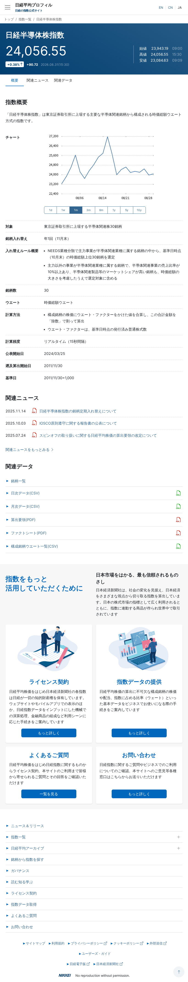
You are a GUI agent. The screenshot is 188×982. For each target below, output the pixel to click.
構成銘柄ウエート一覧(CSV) (34, 546)
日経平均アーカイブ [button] (27, 848)
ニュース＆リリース (27, 825)
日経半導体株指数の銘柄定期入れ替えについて (77, 411)
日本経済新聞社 (108, 964)
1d (50, 210)
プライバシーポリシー (87, 943)
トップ (9, 19)
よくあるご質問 (24, 915)
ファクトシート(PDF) (29, 533)
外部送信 (156, 943)
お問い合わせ (22, 926)
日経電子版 (78, 964)
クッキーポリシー (126, 943)
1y (114, 210)
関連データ (63, 80)
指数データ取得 (24, 904)
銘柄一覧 (18, 481)
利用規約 (58, 943)
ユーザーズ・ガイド (96, 953)
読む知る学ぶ (22, 882)
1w (63, 210)
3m (88, 210)
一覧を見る (49, 794)
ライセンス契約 (24, 893)
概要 (14, 80)
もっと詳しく (49, 733)
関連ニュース (38, 80)
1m (76, 210)
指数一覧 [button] (18, 837)
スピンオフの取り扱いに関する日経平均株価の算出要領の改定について (98, 435)
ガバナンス (20, 870)
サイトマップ (35, 943)
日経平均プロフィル (33, 5)
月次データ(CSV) (25, 506)
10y (139, 210)
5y (126, 210)
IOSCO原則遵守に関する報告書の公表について (78, 423)
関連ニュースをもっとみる (28, 449)
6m (101, 210)
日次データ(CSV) (25, 493)
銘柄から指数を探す (27, 859)
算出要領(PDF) (23, 519)
